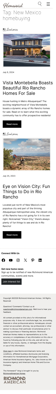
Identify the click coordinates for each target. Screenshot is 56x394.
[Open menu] (40, 4)
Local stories (12, 29)
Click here (7, 351)
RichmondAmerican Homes (14, 373)
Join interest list (11, 281)
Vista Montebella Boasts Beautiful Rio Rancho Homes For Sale (28, 88)
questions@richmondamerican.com (17, 309)
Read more (13, 125)
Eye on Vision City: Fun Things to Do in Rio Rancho (26, 192)
